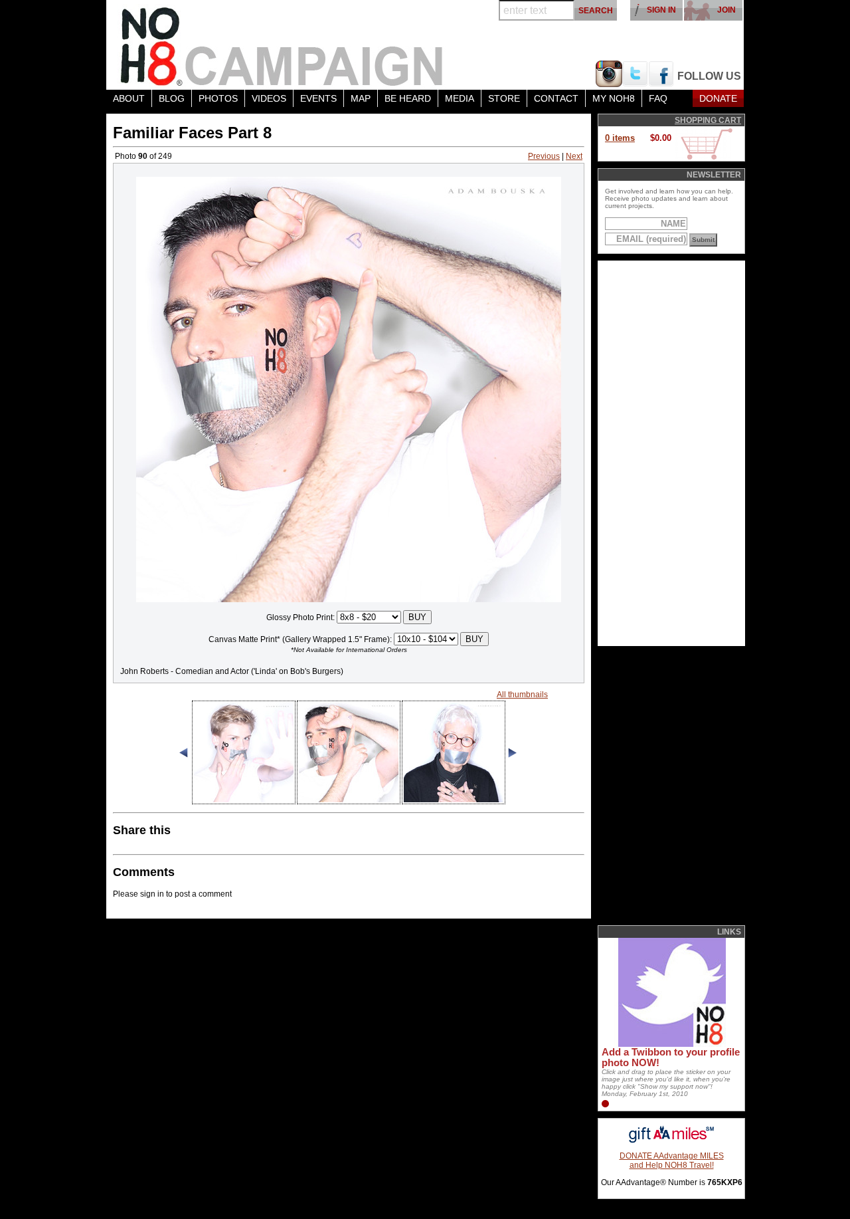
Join (726, 10)
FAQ (658, 98)
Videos (269, 98)
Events (318, 98)
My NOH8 (613, 98)
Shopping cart (708, 120)
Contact (556, 98)
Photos (218, 98)
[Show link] (670, 1044)
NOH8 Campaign (282, 45)
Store (504, 98)
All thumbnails (522, 694)
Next (574, 156)
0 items (620, 138)
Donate (718, 98)
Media (459, 98)
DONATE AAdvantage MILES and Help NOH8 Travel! (672, 1160)
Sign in (661, 10)
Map (361, 98)
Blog (172, 98)
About (129, 98)
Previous (544, 156)
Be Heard (407, 98)
